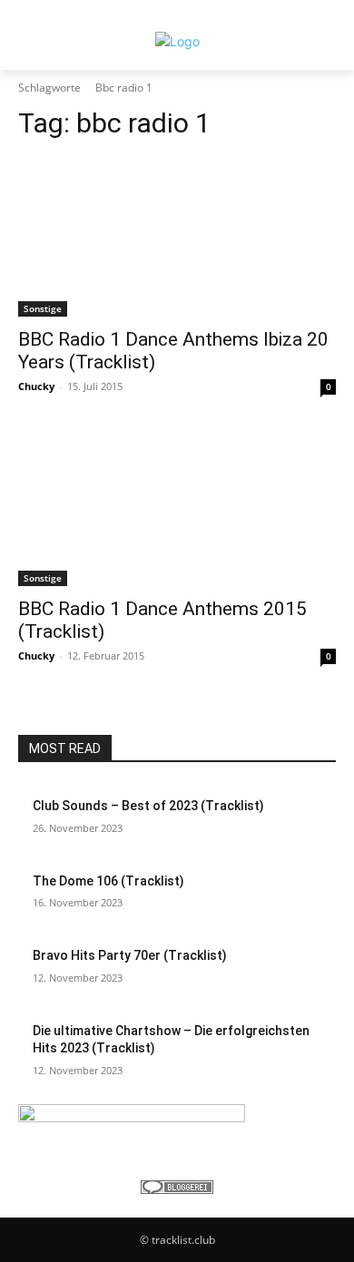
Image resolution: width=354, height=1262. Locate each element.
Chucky (36, 386)
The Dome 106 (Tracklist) (108, 881)
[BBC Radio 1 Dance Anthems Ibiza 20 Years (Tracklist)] (177, 237)
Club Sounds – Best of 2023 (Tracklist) (148, 805)
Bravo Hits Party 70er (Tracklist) (130, 955)
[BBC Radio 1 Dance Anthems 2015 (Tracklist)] (177, 506)
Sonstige (43, 308)
